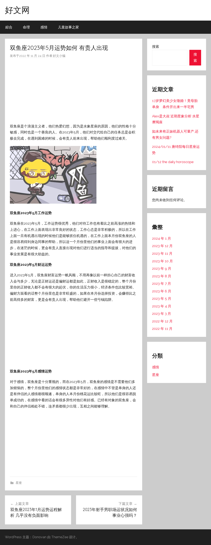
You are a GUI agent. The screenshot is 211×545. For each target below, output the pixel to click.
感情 (43, 27)
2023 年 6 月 (161, 291)
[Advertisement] (73, 91)
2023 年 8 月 (161, 276)
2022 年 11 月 (162, 329)
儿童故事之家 (68, 27)
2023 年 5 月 (161, 298)
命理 (26, 27)
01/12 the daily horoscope (173, 162)
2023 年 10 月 (162, 261)
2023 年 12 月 (162, 246)
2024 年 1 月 (161, 238)
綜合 (8, 27)
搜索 (155, 46)
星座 (19, 483)
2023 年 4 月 (161, 306)
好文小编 (59, 56)
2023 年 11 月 (162, 253)
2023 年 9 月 (161, 268)
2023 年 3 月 (161, 314)
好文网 (17, 10)
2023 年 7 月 (161, 283)
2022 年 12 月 (162, 321)
